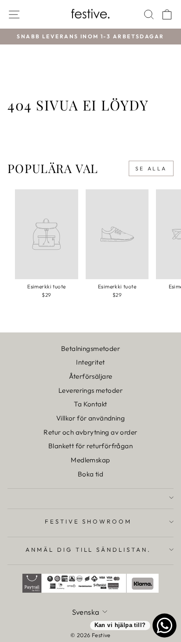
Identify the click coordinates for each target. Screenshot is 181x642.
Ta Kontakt (90, 404)
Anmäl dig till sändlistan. (88, 549)
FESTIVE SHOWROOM (88, 521)
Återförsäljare (90, 376)
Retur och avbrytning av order (90, 432)
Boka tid (90, 474)
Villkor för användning (90, 418)
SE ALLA (151, 168)
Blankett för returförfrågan (90, 446)
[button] (31, 22)
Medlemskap (90, 460)
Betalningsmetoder (90, 348)
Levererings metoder (90, 390)
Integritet (90, 362)
